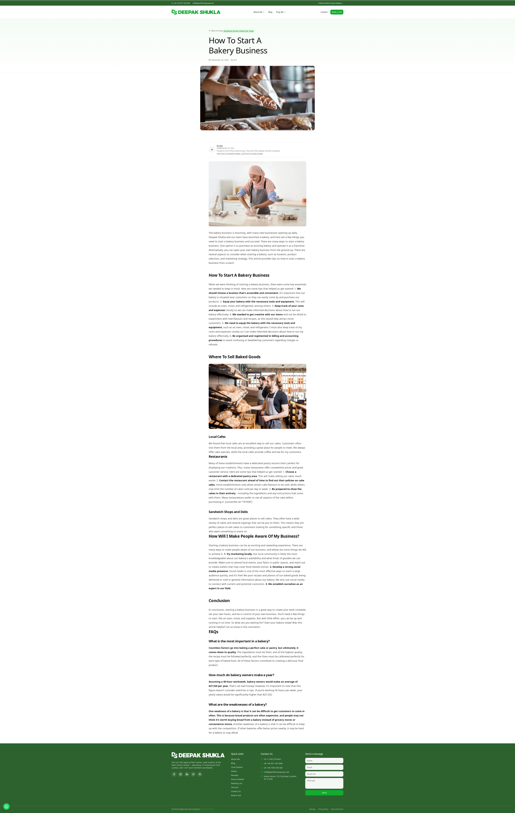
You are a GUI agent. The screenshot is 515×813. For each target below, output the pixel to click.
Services (234, 787)
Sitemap (312, 809)
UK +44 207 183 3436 (182, 3)
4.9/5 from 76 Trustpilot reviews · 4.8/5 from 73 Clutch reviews (240, 153)
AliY (221, 146)
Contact (324, 12)
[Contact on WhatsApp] (6, 806)
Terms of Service (337, 809)
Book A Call (236, 795)
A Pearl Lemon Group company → (330, 3)
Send (324, 792)
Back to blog (216, 30)
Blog (270, 12)
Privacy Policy (323, 809)
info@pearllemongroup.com (203, 3)
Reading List (236, 783)
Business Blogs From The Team (238, 31)
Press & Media (237, 779)
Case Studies (237, 767)
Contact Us (236, 791)
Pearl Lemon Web (206, 809)
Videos (234, 771)
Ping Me (280, 12)
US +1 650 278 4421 (272, 759)
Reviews (234, 775)
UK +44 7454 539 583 (273, 767)
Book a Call (337, 12)
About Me (257, 12)
